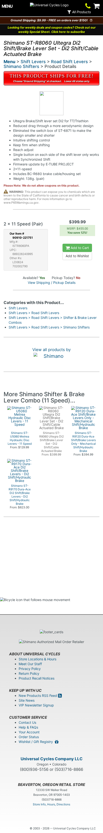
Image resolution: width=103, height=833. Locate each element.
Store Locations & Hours (37, 659)
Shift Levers (33, 61)
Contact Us (27, 722)
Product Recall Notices (36, 678)
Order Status (29, 737)
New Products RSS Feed (38, 695)
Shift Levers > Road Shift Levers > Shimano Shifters (49, 327)
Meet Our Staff (30, 664)
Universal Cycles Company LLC (52, 758)
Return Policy (29, 673)
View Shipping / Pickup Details (51, 282)
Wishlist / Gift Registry (37, 742)
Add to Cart (79, 248)
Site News (26, 700)
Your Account (29, 732)
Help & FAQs (28, 727)
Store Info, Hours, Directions (51, 804)
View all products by (51, 349)
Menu (9, 61)
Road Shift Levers (69, 61)
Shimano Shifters (21, 66)
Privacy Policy (30, 669)
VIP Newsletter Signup (36, 705)
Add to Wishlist (77, 256)
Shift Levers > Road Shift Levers (34, 313)
